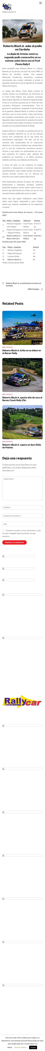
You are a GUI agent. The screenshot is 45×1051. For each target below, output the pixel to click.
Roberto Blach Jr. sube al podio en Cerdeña (22, 47)
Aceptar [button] (33, 1047)
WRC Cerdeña (33, 289)
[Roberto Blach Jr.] (7, 9)
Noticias (9, 347)
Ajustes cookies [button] (20, 1047)
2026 (3, 347)
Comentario (9, 479)
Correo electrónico (13, 516)
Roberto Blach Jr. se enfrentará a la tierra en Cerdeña (23, 284)
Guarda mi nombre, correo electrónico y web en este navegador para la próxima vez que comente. (21, 533)
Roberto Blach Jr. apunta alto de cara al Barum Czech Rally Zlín (22, 399)
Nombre (7, 507)
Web (5, 524)
